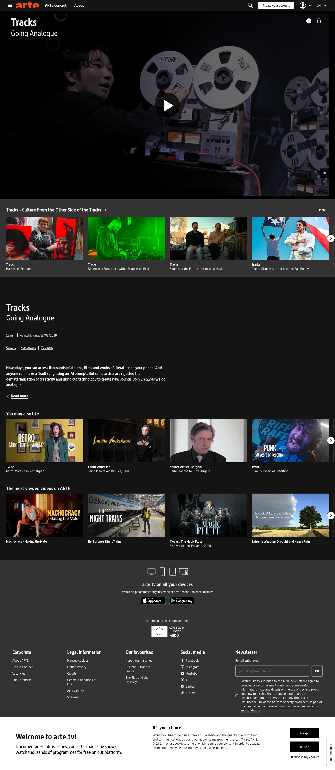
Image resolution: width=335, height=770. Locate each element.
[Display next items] (331, 238)
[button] (250, 5)
